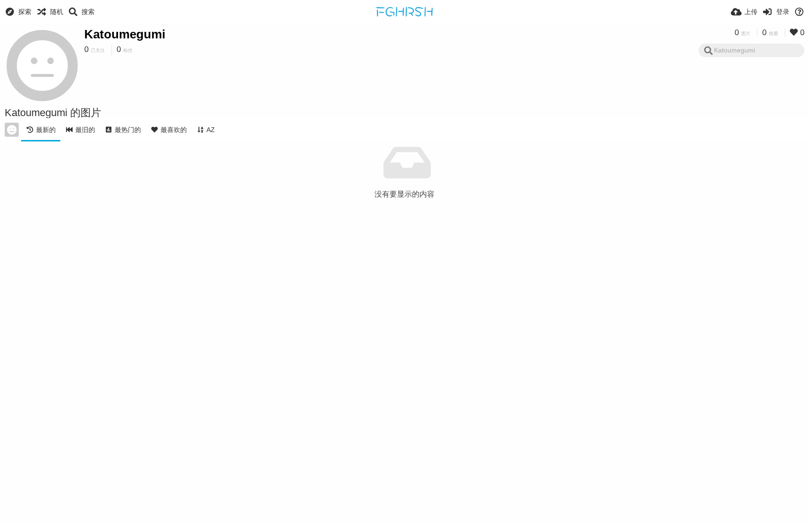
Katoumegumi (124, 34)
